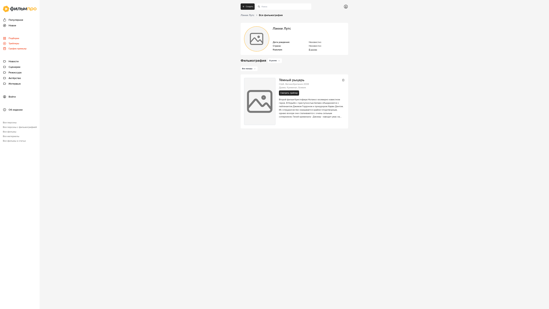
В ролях (313, 49)
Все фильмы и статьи (14, 140)
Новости (14, 61)
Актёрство (15, 78)
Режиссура (15, 72)
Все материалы (11, 136)
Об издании (16, 109)
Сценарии (14, 67)
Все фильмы (9, 131)
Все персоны (10, 122)
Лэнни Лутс (282, 28)
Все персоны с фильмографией (20, 127)
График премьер (17, 48)
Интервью (15, 83)
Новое (12, 25)
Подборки (14, 38)
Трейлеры (14, 43)
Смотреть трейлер (289, 93)
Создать (249, 6)
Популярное (16, 19)
